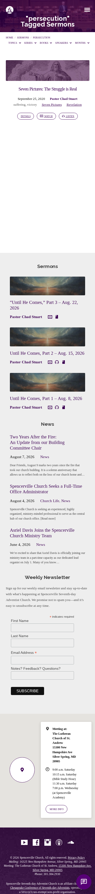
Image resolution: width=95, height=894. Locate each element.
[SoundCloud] (70, 842)
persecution (41, 37)
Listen (69, 116)
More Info (57, 809)
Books (44, 42)
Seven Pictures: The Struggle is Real (47, 89)
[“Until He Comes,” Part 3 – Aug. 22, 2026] (47, 292)
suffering (19, 104)
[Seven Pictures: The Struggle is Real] (47, 78)
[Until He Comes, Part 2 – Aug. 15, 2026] (47, 343)
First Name (20, 621)
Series (28, 42)
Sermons (23, 37)
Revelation (74, 104)
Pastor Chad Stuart (63, 99)
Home (9, 37)
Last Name (19, 636)
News (44, 457)
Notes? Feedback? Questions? (36, 668)
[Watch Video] (50, 317)
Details (26, 116)
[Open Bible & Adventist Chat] (83, 881)
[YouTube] (24, 842)
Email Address (24, 652)
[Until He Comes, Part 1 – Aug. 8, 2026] (47, 388)
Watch (48, 116)
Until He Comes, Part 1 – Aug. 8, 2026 (46, 398)
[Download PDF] (57, 317)
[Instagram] (47, 842)
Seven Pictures (52, 104)
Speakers (62, 42)
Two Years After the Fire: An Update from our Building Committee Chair (37, 442)
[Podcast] (59, 842)
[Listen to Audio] (57, 362)
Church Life (49, 501)
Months (80, 42)
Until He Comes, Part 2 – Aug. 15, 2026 (47, 353)
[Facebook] (36, 842)
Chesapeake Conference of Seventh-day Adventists (39, 887)
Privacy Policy (76, 857)
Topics (13, 42)
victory (32, 104)
